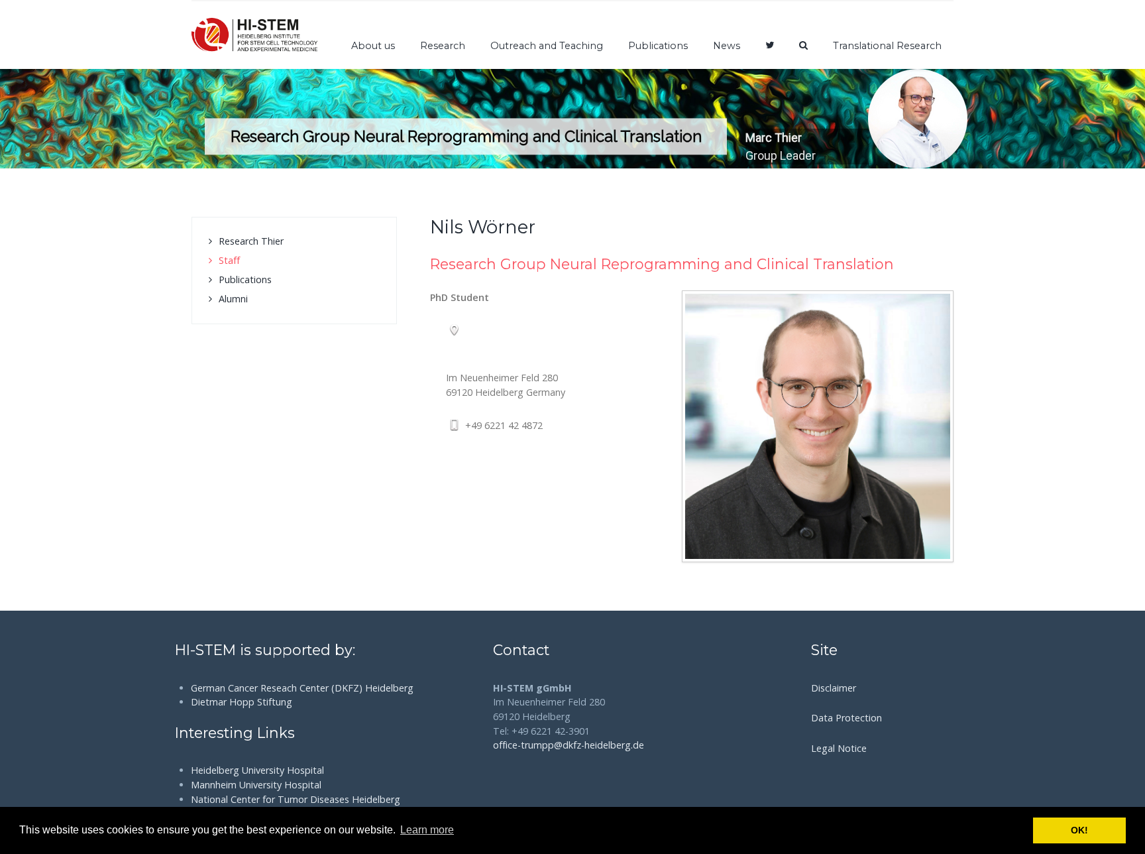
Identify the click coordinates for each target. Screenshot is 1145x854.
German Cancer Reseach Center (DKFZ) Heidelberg (302, 688)
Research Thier (251, 241)
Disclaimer (833, 688)
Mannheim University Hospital (256, 784)
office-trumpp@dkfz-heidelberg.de (568, 745)
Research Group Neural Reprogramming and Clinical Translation (662, 264)
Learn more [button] (427, 829)
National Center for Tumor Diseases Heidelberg (295, 799)
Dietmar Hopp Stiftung (241, 702)
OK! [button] (1079, 830)
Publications (245, 279)
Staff (229, 260)
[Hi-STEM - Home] (254, 34)
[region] (572, 118)
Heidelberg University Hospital (257, 770)
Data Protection (846, 717)
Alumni (233, 298)
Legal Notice (839, 748)
